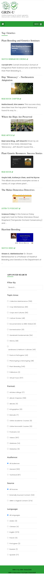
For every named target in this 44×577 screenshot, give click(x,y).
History (14, 341)
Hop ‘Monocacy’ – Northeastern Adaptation (18, 78)
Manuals (14, 415)
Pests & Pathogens (19, 355)
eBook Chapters (18, 398)
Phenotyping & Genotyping (22, 361)
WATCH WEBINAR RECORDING (14, 59)
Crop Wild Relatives (19, 307)
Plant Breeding (17, 366)
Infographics (16, 409)
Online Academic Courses (21, 421)
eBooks (14, 404)
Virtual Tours (16, 378)
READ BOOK (6, 172)
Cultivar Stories (17, 318)
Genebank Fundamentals (21, 335)
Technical (15, 475)
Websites (15, 449)
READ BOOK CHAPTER (10, 99)
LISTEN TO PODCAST (10, 208)
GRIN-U (8, 12)
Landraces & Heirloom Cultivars (22, 349)
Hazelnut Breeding (11, 229)
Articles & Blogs (17, 392)
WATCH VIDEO (7, 248)
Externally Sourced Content (22, 495)
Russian (14, 549)
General (15, 469)
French (13, 538)
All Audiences (15, 463)
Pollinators (15, 372)
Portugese (15, 543)
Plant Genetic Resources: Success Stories (22, 153)
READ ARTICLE (7, 135)
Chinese (14, 526)
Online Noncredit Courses (21, 426)
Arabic (13, 521)
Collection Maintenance (21, 301)
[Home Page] (3, 24)
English (14, 532)
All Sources (14, 489)
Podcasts (15, 432)
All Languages (15, 515)
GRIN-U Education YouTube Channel (21, 573)
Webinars (15, 443)
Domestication (17, 329)
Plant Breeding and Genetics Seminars (21, 40)
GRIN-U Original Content (21, 501)
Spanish (14, 555)
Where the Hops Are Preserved (17, 116)
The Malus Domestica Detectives (18, 189)
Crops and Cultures (19, 313)
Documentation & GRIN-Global (23, 324)
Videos (14, 438)
